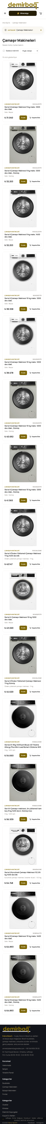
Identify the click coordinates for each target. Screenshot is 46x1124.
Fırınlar (5, 1094)
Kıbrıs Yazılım (12, 1123)
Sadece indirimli (12, 51)
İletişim (5, 1069)
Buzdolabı (6, 1083)
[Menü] (5, 13)
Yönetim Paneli (8, 1073)
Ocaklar (5, 1105)
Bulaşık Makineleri (9, 1090)
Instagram (40, 1123)
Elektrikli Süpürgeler (10, 1112)
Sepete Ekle (36, 118)
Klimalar (5, 1108)
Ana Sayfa (6, 23)
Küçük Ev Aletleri (8, 1116)
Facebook (31, 1123)
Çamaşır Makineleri (9, 1087)
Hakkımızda (6, 1065)
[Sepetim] (41, 13)
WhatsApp (24, 13)
